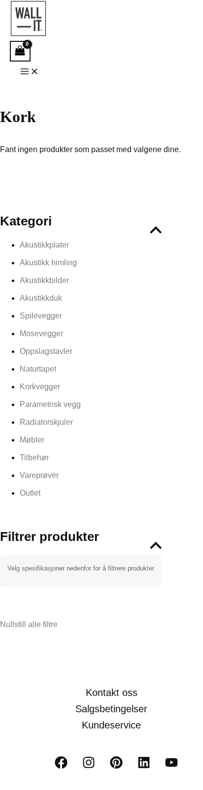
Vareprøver (39, 475)
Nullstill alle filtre (29, 624)
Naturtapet (38, 369)
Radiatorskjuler (46, 422)
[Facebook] (61, 766)
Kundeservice (111, 725)
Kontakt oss (111, 692)
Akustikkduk (41, 298)
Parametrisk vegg (50, 404)
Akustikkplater (44, 245)
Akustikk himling (48, 262)
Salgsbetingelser (111, 708)
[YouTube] (171, 766)
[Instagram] (88, 766)
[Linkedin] (143, 766)
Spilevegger (41, 316)
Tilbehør (34, 457)
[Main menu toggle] (29, 73)
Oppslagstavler (46, 351)
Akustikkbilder (44, 280)
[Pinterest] (116, 766)
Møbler (32, 440)
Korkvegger (40, 386)
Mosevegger (41, 333)
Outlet (30, 493)
